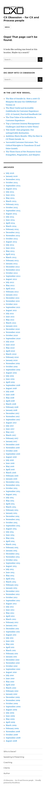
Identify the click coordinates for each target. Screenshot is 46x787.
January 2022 (12, 295)
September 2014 (13, 526)
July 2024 (10, 217)
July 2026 (10, 173)
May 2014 (10, 538)
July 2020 (10, 341)
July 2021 (10, 313)
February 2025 (12, 204)
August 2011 (11, 635)
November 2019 (13, 363)
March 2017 (11, 435)
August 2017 (11, 423)
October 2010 (11, 666)
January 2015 (11, 513)
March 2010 (11, 688)
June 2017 (10, 429)
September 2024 (13, 210)
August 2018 (11, 388)
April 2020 (10, 351)
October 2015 (11, 488)
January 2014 (11, 550)
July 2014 (10, 532)
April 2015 (10, 504)
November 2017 (13, 416)
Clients (7, 768)
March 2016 (11, 472)
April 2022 (10, 288)
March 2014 (11, 544)
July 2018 (10, 391)
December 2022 (13, 267)
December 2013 (12, 554)
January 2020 (12, 360)
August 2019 (11, 373)
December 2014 (12, 516)
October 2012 (11, 597)
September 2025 (13, 185)
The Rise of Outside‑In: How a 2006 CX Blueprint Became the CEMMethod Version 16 (23, 101)
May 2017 (10, 432)
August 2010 (11, 672)
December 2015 (12, 482)
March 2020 (11, 354)
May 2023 (10, 251)
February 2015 (12, 510)
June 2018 (10, 395)
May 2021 (10, 320)
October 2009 (12, 703)
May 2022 (10, 285)
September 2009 (13, 706)
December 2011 (12, 628)
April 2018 (10, 401)
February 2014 (12, 547)
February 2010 (12, 691)
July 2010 (10, 675)
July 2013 (10, 569)
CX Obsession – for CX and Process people (21, 19)
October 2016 (12, 451)
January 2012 (11, 625)
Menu (7, 27)
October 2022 (12, 273)
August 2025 (11, 189)
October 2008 (12, 735)
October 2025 (12, 182)
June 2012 (10, 610)
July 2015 (10, 497)
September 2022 (13, 276)
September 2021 (13, 307)
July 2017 (10, 426)
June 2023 (10, 248)
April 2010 (10, 685)
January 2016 (11, 479)
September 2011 (13, 632)
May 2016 (10, 466)
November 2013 (13, 557)
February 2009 (12, 728)
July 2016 (10, 460)
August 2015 (11, 494)
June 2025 (10, 195)
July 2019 (10, 376)
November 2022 (13, 270)
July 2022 (10, 282)
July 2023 (10, 245)
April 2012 (10, 616)
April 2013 (10, 579)
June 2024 (10, 220)
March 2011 (11, 650)
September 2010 (13, 669)
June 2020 (10, 345)
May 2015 (10, 501)
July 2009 (10, 713)
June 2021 (10, 317)
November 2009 (13, 700)
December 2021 (12, 298)
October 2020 (12, 335)
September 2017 (13, 419)
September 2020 (13, 338)
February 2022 (12, 292)
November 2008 (13, 731)
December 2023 (13, 232)
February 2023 (12, 260)
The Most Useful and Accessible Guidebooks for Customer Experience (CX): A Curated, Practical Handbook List (24, 111)
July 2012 (10, 607)
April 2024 (10, 223)
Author (7, 773)
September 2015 (13, 491)
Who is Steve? (10, 751)
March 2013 (11, 582)
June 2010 (10, 678)
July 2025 (10, 192)
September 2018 (13, 385)
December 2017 (12, 413)
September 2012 (13, 600)
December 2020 (13, 329)
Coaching (8, 762)
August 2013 (11, 566)
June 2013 (10, 572)
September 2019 (13, 370)
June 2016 (10, 463)
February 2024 (12, 229)
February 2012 (12, 622)
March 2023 (11, 257)
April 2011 (10, 647)
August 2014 (11, 529)
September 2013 (13, 563)
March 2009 (11, 725)
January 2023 (11, 263)
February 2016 (12, 476)
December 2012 (12, 591)
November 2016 (13, 448)
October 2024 (12, 207)
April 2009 (10, 722)
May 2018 (10, 398)
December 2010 (12, 660)
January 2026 (12, 176)
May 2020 (10, 348)
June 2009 (10, 716)
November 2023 (13, 235)
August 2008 (11, 741)
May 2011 (10, 644)
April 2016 (10, 469)
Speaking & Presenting (14, 757)
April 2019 (10, 382)
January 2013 (11, 588)
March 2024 (11, 226)
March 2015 (11, 507)
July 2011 (9, 638)
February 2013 (12, 585)
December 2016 (12, 444)
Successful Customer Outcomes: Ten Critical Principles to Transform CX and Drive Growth (23, 145)
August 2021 (11, 310)
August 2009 (11, 710)
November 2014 (13, 519)
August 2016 (11, 457)
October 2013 (11, 560)
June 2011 (10, 641)
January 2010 (11, 694)
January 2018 (11, 410)
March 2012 (11, 619)
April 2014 (10, 541)
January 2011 (11, 657)
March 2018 (11, 404)
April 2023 (10, 254)
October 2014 (11, 522)
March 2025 (11, 201)
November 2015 (13, 485)
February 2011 (12, 653)
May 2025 (10, 198)
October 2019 (12, 366)
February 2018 (12, 407)
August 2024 (11, 214)
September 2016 (13, 454)
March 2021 (11, 323)
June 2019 (10, 379)
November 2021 (13, 301)
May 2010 (10, 681)
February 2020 (12, 357)
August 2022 (11, 279)
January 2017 (11, 441)
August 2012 (11, 604)
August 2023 (11, 242)
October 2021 (11, 304)
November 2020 (13, 332)
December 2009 (13, 697)
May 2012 (10, 613)
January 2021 (11, 326)
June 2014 (10, 535)
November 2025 (13, 179)
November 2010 (13, 663)
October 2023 (12, 239)
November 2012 (13, 594)
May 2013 (10, 575)
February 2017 (12, 438)
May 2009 (10, 719)
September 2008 (13, 738)
